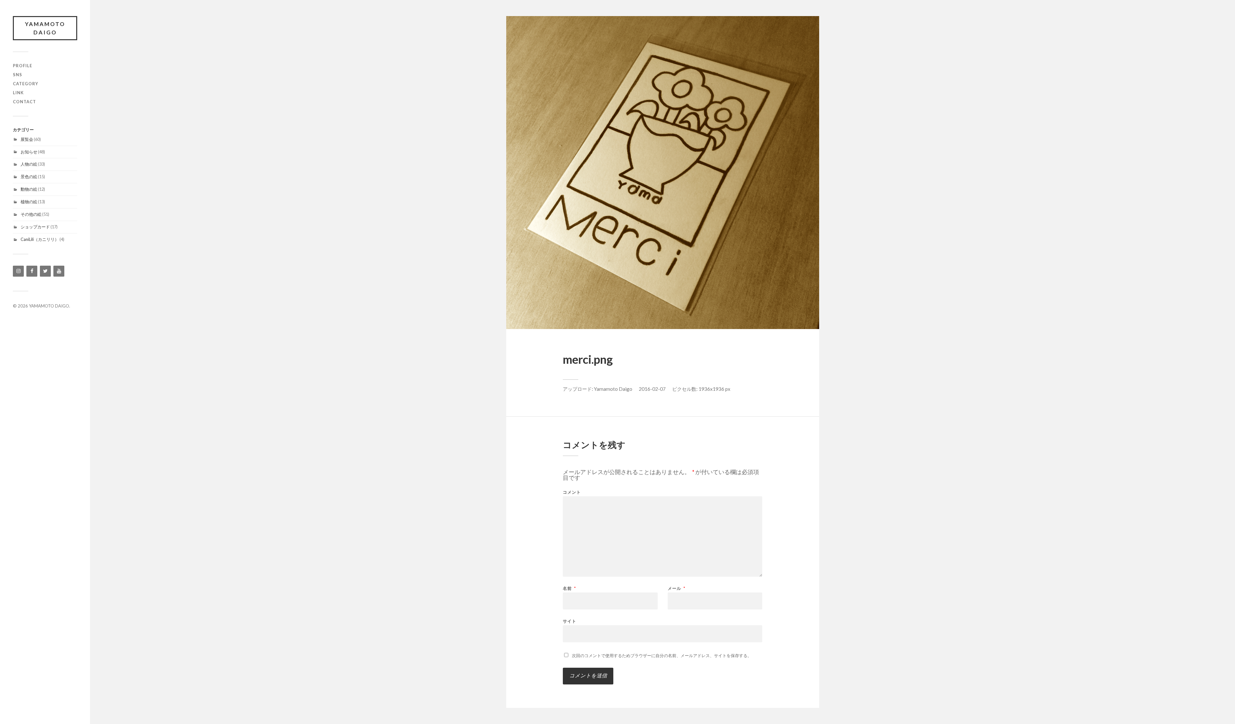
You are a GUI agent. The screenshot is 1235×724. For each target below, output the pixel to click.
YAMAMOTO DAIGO (45, 28)
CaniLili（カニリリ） (40, 239)
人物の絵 (29, 164)
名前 (569, 588)
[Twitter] (45, 271)
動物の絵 (29, 189)
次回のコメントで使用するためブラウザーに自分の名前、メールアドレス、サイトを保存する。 (662, 655)
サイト (569, 621)
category (25, 83)
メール (676, 588)
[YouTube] (58, 271)
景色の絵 (29, 176)
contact (24, 101)
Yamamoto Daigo (613, 389)
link (18, 92)
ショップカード (35, 226)
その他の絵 (31, 214)
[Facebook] (31, 271)
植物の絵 (29, 201)
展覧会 (27, 139)
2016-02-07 (652, 389)
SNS (17, 74)
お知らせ (29, 151)
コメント (572, 492)
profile (22, 65)
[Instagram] (18, 271)
